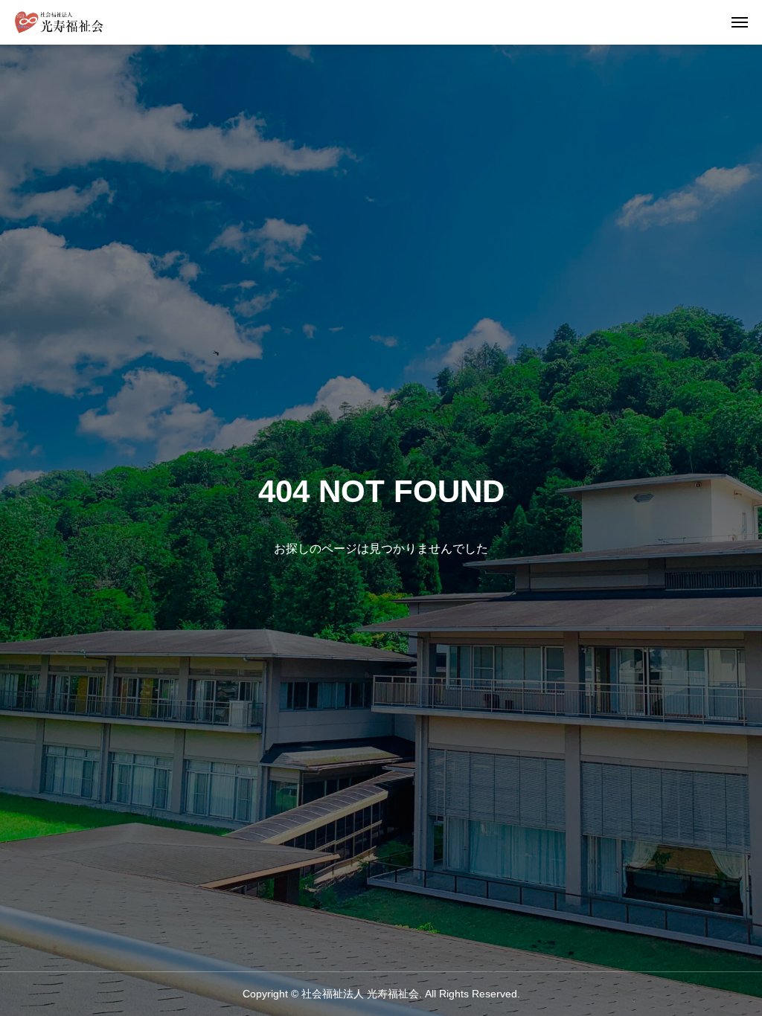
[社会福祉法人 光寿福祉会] (59, 22)
